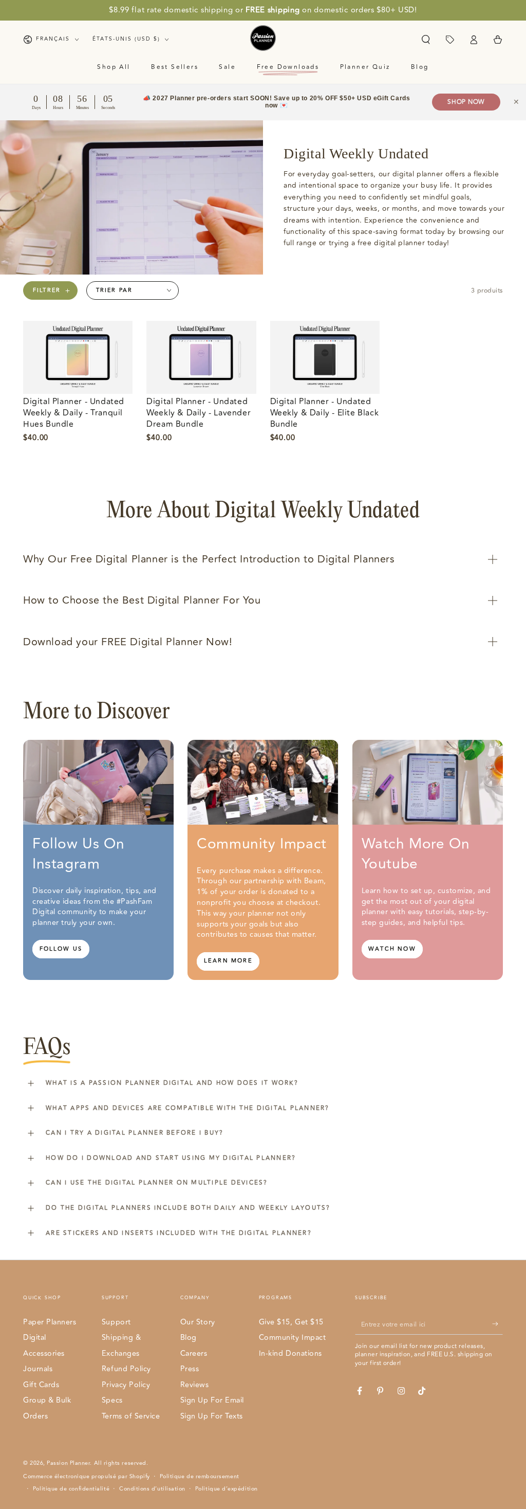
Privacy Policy (126, 1385)
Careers (194, 1353)
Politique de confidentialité (71, 1489)
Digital (34, 1337)
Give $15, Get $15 (291, 1322)
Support (116, 1322)
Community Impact (292, 1337)
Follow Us (61, 948)
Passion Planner (68, 1463)
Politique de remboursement (199, 1476)
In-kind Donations (290, 1353)
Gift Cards (41, 1385)
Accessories (44, 1353)
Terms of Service (131, 1416)
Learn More (228, 960)
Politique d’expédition (226, 1489)
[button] (426, 39)
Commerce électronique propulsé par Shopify (86, 1476)
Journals (37, 1369)
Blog (188, 1337)
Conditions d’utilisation (152, 1489)
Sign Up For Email (212, 1400)
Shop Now (466, 102)
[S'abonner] (497, 1324)
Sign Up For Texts (211, 1416)
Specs (112, 1400)
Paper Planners (50, 1322)
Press (189, 1369)
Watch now (392, 948)
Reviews (194, 1385)
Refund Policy (126, 1369)
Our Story (197, 1322)
